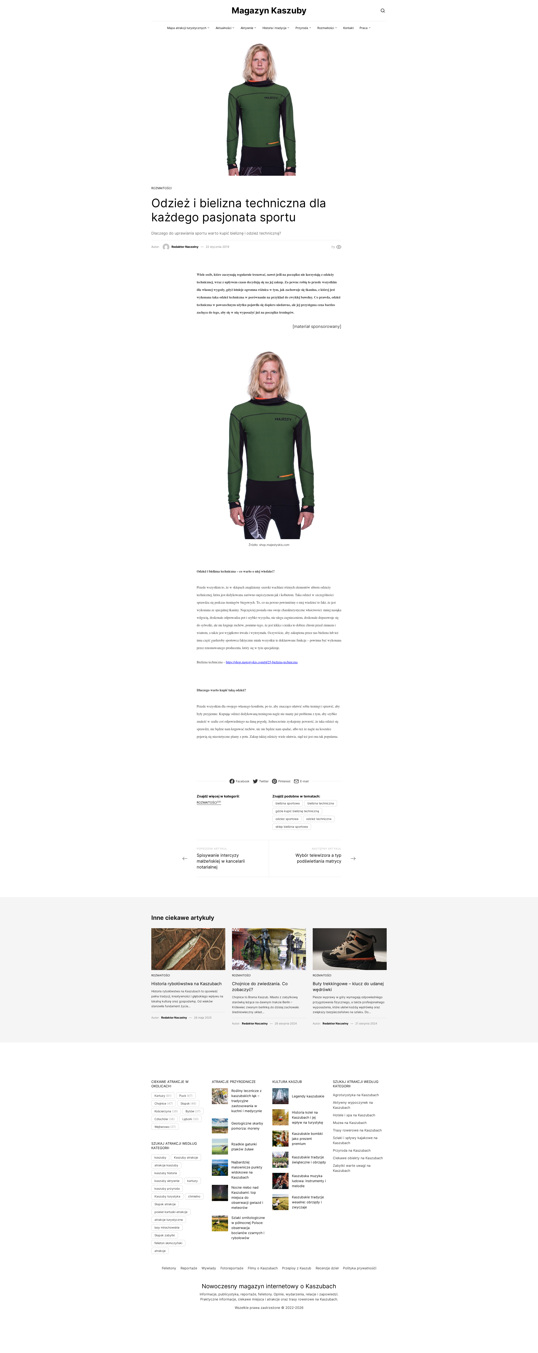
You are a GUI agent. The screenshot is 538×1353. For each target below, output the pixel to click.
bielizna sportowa (288, 803)
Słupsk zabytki (164, 1235)
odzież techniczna (318, 819)
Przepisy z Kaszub (296, 1268)
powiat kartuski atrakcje (170, 1212)
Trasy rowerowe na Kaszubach (357, 1130)
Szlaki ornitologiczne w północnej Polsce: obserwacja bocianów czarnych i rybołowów (248, 1228)
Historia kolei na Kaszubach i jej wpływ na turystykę (307, 1117)
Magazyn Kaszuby (269, 10)
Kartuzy (162, 1095)
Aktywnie (247, 28)
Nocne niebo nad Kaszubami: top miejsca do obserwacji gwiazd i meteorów (247, 1197)
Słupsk (188, 1103)
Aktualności (223, 28)
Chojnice (163, 1103)
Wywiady (209, 1268)
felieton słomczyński (168, 1243)
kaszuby (160, 1157)
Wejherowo (165, 1127)
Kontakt (348, 28)
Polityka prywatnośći (359, 1268)
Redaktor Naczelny (184, 246)
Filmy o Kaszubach (263, 1268)
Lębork (190, 1119)
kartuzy (192, 1181)
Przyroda (301, 28)
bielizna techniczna (320, 803)
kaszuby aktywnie (166, 1181)
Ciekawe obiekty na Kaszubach (358, 1158)
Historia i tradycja (274, 28)
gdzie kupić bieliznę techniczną (297, 811)
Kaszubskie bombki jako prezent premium (307, 1138)
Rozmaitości (325, 28)
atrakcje (160, 1251)
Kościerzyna (166, 1111)
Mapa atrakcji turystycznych (186, 28)
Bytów (193, 1111)
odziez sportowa (287, 819)
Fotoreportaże (231, 1268)
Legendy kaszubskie (308, 1096)
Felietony (169, 1268)
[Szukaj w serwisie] (383, 10)
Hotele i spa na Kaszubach (354, 1115)
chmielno (194, 1196)
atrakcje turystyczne (168, 1219)
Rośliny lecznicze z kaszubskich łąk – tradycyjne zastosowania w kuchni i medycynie (246, 1101)
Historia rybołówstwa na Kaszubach (186, 983)
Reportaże (189, 1268)
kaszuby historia (165, 1173)
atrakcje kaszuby (166, 1165)
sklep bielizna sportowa (292, 826)
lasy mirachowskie (166, 1227)
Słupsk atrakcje (165, 1204)
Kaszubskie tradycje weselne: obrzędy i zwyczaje (308, 1202)
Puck (186, 1095)
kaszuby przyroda (167, 1188)
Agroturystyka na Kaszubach (356, 1095)
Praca (364, 28)
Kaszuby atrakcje (186, 1157)
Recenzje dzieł (327, 1268)
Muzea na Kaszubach (350, 1123)
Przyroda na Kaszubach (352, 1150)
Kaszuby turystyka (167, 1196)
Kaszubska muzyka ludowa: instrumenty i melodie (309, 1181)
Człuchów (164, 1119)
